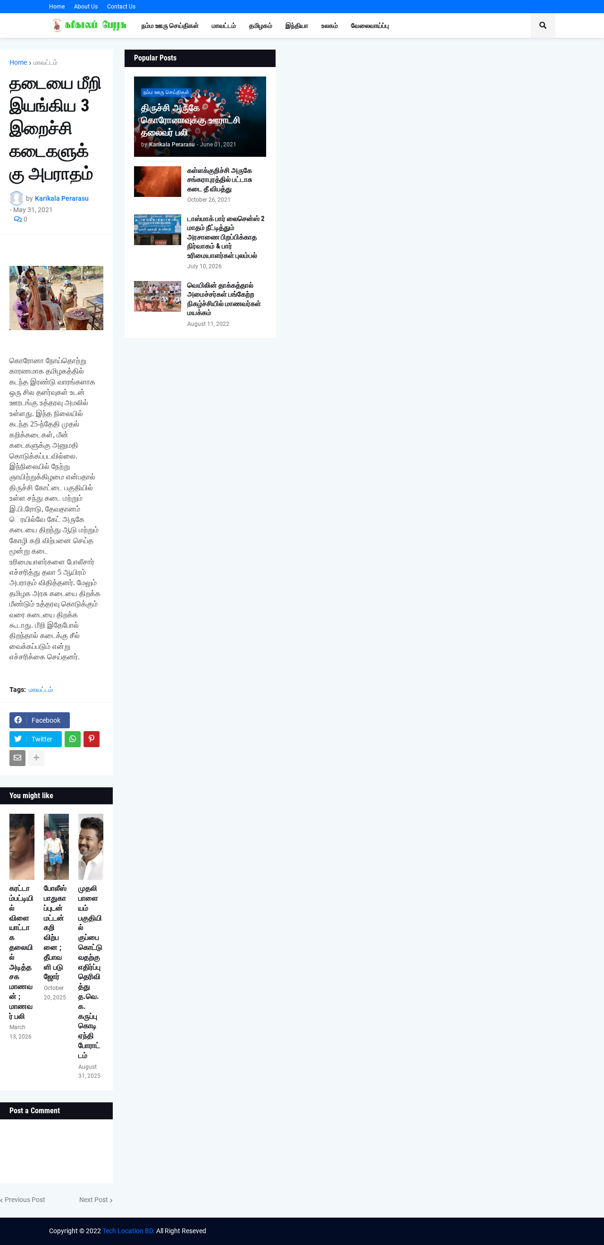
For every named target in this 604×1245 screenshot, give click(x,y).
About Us (86, 6)
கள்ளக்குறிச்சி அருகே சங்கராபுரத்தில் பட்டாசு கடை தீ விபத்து (219, 179)
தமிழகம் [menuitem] (260, 25)
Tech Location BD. (128, 1231)
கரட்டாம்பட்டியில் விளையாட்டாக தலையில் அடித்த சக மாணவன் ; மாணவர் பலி (21, 952)
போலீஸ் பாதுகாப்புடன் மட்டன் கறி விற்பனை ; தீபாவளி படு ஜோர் (55, 932)
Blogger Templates (445, 1231)
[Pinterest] (92, 739)
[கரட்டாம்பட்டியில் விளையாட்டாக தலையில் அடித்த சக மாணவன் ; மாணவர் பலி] (21, 847)
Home (57, 6)
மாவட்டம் (46, 62)
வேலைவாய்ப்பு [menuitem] (370, 25)
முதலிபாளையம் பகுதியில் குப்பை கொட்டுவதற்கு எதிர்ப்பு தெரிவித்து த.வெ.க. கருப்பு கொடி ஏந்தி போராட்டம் (90, 972)
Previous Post (25, 1199)
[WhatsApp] (73, 739)
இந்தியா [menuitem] (296, 25)
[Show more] (36, 758)
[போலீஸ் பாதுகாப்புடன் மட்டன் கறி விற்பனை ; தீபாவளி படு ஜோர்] (56, 847)
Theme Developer (343, 1231)
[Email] (17, 758)
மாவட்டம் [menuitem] (224, 25)
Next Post (93, 1199)
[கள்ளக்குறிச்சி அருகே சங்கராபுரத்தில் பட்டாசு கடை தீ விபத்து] (157, 181)
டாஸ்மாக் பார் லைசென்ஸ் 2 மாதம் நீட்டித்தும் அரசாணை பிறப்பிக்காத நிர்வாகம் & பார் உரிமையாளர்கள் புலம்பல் (226, 237)
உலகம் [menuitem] (329, 25)
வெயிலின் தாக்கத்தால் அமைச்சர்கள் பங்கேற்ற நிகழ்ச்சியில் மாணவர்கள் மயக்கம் (224, 299)
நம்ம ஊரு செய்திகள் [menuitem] (170, 25)
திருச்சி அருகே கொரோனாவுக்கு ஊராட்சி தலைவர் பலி (191, 120)
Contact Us (121, 6)
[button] (543, 25)
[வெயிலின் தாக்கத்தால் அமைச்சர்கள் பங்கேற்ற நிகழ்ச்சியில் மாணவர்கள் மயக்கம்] (157, 296)
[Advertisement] (440, 120)
